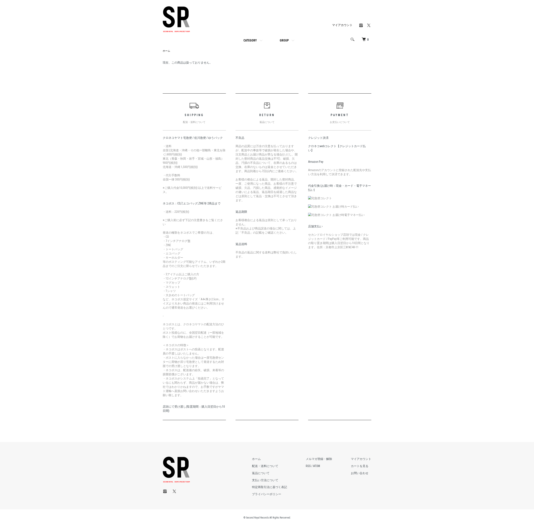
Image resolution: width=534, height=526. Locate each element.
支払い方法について (265, 480)
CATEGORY (250, 40)
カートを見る (359, 466)
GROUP (284, 40)
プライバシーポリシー (266, 494)
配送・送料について (265, 466)
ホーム (166, 50)
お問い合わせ (359, 473)
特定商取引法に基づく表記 (269, 487)
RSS (308, 466)
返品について (261, 473)
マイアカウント (342, 25)
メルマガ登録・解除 (319, 459)
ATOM (316, 466)
